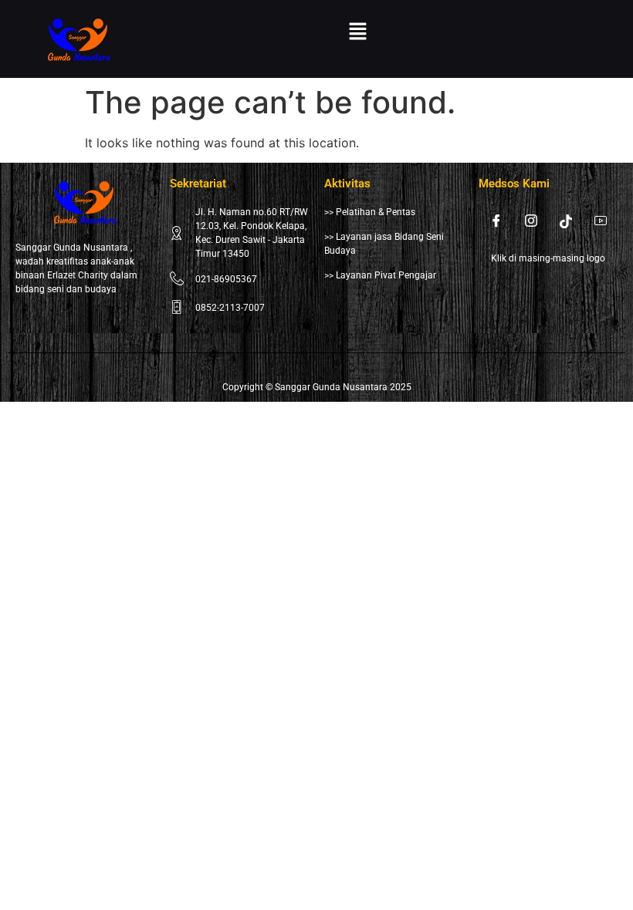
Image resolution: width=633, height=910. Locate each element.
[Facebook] (496, 220)
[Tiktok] (565, 220)
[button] (358, 32)
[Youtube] (600, 220)
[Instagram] (531, 220)
